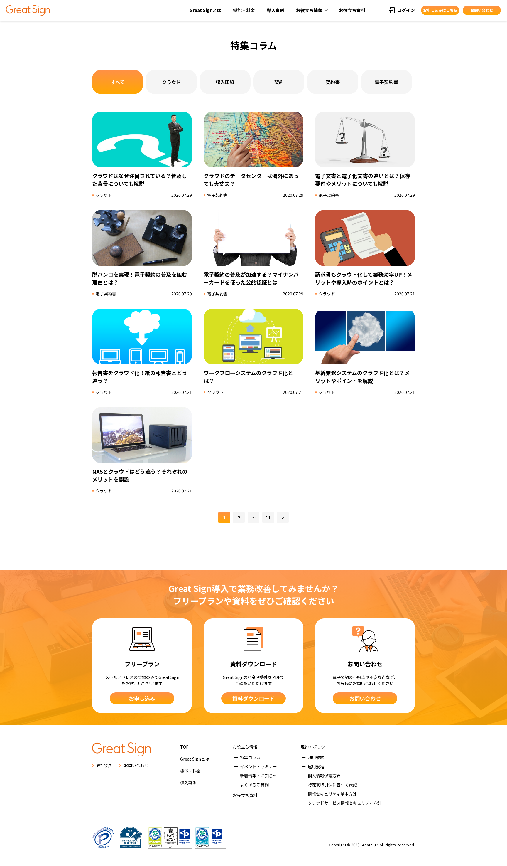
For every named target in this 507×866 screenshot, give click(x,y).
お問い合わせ (481, 10)
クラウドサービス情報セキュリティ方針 (344, 803)
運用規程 (316, 766)
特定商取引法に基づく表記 (332, 785)
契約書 (333, 81)
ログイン (406, 10)
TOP (184, 747)
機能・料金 (244, 10)
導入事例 (275, 10)
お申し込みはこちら (440, 10)
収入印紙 (225, 81)
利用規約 (316, 757)
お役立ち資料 (352, 10)
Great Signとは (205, 10)
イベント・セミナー (258, 766)
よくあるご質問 (254, 785)
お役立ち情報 (309, 10)
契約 (279, 81)
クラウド (171, 81)
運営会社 (105, 765)
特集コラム (250, 757)
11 (268, 517)
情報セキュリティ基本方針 (332, 794)
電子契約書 (386, 81)
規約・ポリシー (314, 747)
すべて (117, 81)
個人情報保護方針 (324, 775)
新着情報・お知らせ (258, 775)
